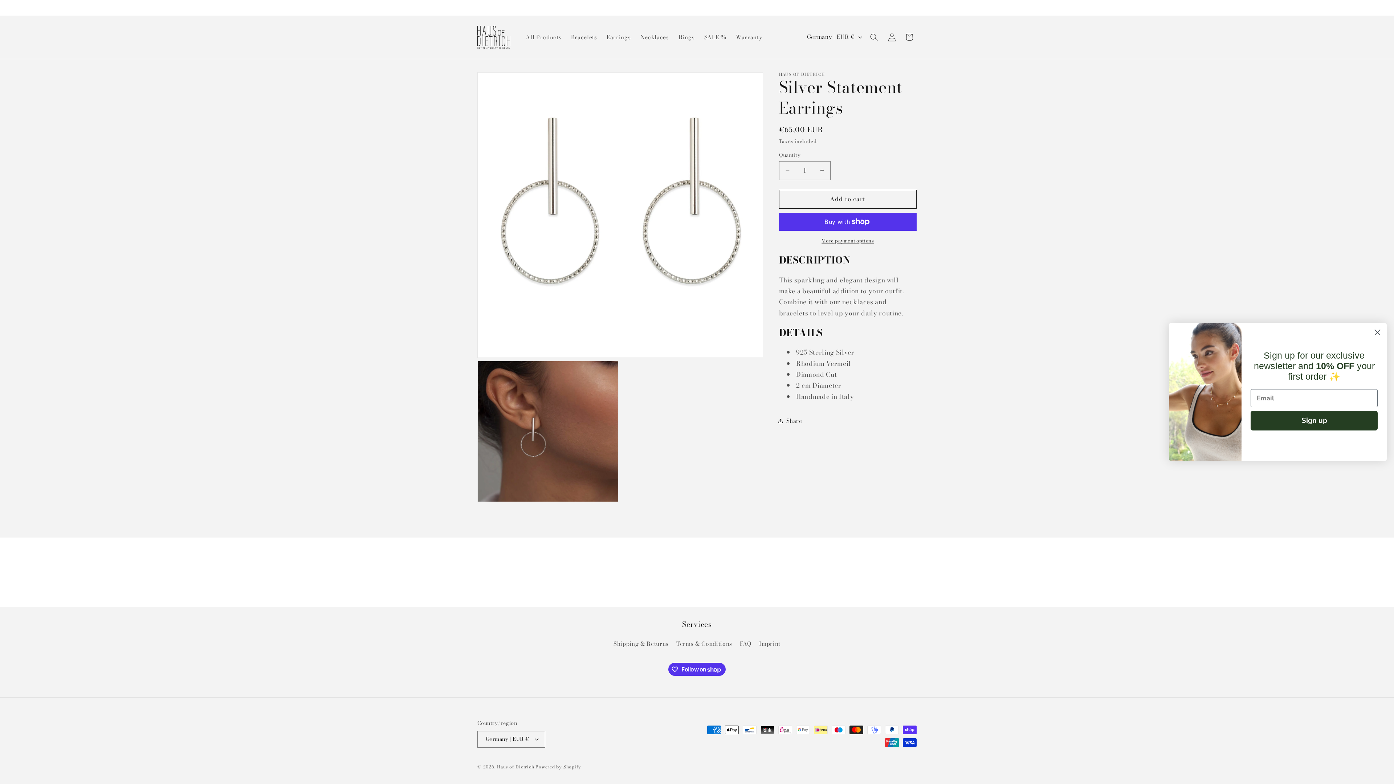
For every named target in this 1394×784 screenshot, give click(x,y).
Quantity (790, 155)
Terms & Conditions (704, 644)
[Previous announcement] (480, 7)
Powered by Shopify (558, 766)
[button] (874, 37)
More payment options (848, 240)
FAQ (745, 644)
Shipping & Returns (641, 644)
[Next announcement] (915, 7)
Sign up (1314, 420)
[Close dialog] (1377, 332)
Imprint (769, 644)
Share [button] (794, 421)
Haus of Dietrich (515, 766)
